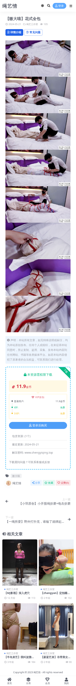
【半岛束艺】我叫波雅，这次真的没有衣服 (19, 658)
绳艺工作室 (32, 24)
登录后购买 (39, 425)
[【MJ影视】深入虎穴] (19, 562)
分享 (37, 482)
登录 (61, 5)
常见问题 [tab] (35, 32)
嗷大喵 (16, 476)
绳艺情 (16, 483)
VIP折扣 (39, 397)
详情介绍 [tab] (15, 32)
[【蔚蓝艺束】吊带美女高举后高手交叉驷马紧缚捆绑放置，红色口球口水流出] (56, 626)
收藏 (50, 482)
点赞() (65, 482)
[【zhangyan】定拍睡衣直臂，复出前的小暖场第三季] (56, 562)
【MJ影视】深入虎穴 (17, 593)
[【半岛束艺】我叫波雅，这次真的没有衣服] (19, 626)
